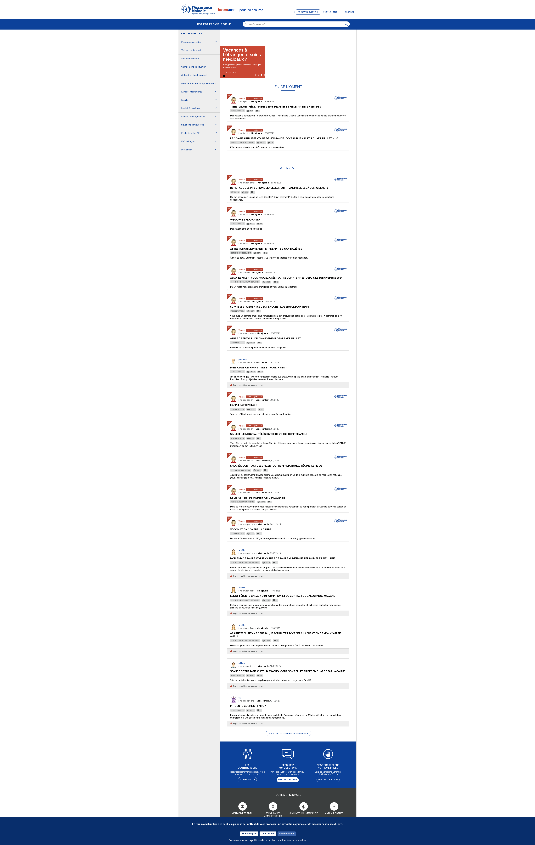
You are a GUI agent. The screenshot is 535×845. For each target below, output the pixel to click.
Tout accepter (249, 833)
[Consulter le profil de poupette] (233, 363)
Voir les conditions (328, 780)
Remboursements (237, 111)
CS (240, 698)
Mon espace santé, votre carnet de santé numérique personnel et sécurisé (282, 558)
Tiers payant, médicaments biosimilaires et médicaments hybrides (275, 106)
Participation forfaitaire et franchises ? (258, 367)
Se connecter (330, 12)
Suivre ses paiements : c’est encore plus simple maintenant (271, 306)
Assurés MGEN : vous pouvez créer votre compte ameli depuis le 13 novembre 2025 (286, 277)
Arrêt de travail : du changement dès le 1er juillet (265, 338)
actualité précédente (225, 36)
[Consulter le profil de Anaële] (233, 554)
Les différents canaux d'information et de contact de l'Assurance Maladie (282, 595)
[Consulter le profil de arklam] (233, 667)
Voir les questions (287, 780)
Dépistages (235, 192)
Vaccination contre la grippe (250, 529)
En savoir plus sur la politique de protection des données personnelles (267, 840)
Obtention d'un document (241, 253)
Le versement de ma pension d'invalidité (257, 497)
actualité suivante (351, 36)
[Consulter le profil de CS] (233, 702)
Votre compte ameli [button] (191, 50)
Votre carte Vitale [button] (190, 58)
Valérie (242, 98)
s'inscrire (349, 12)
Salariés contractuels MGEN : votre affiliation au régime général (276, 465)
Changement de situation (240, 470)
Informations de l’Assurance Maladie (245, 282)
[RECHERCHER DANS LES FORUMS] (346, 24)
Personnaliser (286, 833)
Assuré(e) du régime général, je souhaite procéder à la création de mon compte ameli (285, 635)
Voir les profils (247, 780)
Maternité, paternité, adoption (242, 142)
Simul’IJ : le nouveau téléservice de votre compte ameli (268, 434)
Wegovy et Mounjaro (245, 219)
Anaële (242, 550)
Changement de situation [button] (193, 67)
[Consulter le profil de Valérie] (233, 102)
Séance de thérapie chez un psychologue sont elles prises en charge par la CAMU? (287, 671)
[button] (267, 15)
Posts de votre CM (237, 311)
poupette (243, 359)
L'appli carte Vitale (243, 405)
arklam (242, 663)
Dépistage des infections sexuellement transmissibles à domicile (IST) (279, 187)
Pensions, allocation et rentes (242, 502)
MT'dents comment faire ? (248, 705)
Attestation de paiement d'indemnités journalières (266, 248)
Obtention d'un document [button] (194, 75)
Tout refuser (268, 833)
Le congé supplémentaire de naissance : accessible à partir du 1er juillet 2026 (284, 138)
